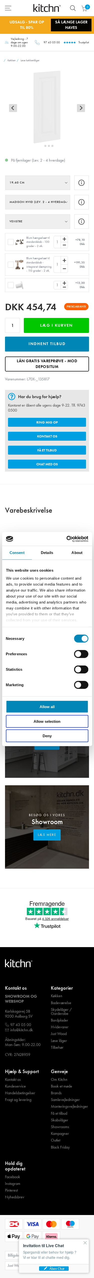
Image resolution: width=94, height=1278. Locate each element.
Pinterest (11, 1190)
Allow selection (47, 721)
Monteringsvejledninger (69, 1106)
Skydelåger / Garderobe (61, 1012)
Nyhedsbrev (14, 1197)
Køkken (56, 996)
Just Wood (59, 1034)
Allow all (47, 707)
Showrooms (60, 1127)
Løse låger (59, 1041)
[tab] (41, 146)
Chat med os (47, 464)
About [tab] (76, 552)
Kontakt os (47, 436)
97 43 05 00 (52, 42)
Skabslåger (59, 1120)
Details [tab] (47, 552)
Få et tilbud (47, 450)
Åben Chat (56, 1268)
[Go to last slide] (13, 108)
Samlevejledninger (65, 1100)
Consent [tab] (17, 552)
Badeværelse (61, 1003)
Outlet (55, 1140)
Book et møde (61, 1086)
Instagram (12, 1184)
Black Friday (60, 1147)
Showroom (47, 821)
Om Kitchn (59, 1080)
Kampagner (60, 1134)
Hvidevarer (59, 1027)
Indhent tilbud (47, 343)
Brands (56, 1093)
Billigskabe (16, 1255)
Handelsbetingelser (20, 1093)
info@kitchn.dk (21, 1030)
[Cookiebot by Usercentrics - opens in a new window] (67, 539)
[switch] (81, 654)
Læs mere (47, 835)
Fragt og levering (18, 1100)
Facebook (12, 1177)
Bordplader (59, 1020)
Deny (47, 736)
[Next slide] (81, 108)
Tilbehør (57, 1047)
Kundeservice (15, 1086)
